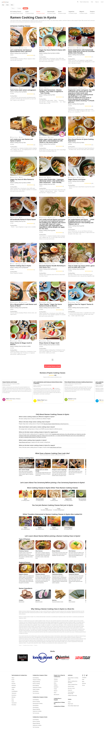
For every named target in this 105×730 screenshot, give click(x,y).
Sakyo (79, 48)
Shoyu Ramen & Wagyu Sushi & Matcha (21, 343)
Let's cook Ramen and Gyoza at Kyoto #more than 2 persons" (47, 382)
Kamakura (14, 695)
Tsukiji (55, 688)
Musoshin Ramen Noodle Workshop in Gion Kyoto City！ (52, 266)
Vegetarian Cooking (37, 687)
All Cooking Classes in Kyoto (52, 366)
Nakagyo (19, 263)
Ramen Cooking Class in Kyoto (20, 266)
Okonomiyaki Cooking (37, 703)
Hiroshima (14, 704)
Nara (21, 217)
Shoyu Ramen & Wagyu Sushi (49, 343)
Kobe (13, 700)
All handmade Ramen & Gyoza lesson (23, 219)
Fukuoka (13, 683)
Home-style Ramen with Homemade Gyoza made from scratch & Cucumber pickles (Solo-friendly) (81, 51)
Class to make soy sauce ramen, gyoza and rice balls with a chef (81, 266)
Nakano (55, 690)
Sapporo (13, 687)
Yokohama (14, 693)
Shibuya (55, 685)
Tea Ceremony (36, 693)
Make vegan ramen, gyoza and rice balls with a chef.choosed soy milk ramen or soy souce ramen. (51, 140)
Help (92, 1)
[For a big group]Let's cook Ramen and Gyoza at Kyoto (23, 305)
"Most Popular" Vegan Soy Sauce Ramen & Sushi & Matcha (50, 305)
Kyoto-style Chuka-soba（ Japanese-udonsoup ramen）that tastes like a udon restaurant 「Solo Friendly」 (51, 180)
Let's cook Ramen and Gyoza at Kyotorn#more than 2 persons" (21, 50)
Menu (12, 4)
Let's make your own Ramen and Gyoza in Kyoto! (21, 140)
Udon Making (35, 707)
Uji (49, 137)
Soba (45, 177)
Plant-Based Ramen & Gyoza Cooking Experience (81, 140)
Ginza (55, 692)
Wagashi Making (36, 681)
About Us (70, 690)
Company (84, 677)
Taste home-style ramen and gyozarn (23, 90)
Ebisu (55, 683)
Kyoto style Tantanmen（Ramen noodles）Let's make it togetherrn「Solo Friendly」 (51, 91)
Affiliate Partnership (72, 695)
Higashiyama (49, 263)
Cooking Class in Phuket (59, 706)
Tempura (94, 12)
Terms (83, 685)
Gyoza (16, 48)
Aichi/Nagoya (14, 691)
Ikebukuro (56, 686)
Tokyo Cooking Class (84, 1)
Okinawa (13, 697)
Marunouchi (56, 694)
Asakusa (56, 681)
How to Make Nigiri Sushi (73, 705)
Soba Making (35, 691)
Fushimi (22, 48)
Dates (7, 4)
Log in (102, 1)
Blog (83, 681)
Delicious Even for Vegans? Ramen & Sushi (80, 305)
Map (3, 4)
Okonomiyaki (51, 12)
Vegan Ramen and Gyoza (76, 179)
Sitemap (84, 683)
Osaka (13, 681)
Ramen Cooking (36, 683)
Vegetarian (73, 12)
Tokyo (13, 677)
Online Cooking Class (72, 684)
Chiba (13, 689)
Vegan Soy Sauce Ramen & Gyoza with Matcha (52, 50)
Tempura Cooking (36, 679)
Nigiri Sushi (70, 703)
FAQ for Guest (71, 686)
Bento (62, 12)
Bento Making (36, 685)
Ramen (40, 12)
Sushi (29, 12)
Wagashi (83, 12)
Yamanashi (14, 702)
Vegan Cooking (36, 689)
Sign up (97, 1)
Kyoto (25, 48)
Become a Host (71, 688)
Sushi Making (36, 677)
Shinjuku (56, 679)
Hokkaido (14, 685)
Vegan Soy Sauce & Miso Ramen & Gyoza (22, 180)
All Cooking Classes (16, 12)
